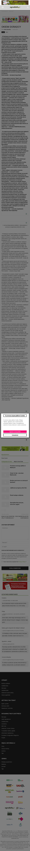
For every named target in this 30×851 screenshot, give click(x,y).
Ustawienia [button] (15, 435)
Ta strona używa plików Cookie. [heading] (15, 416)
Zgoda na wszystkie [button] (15, 431)
